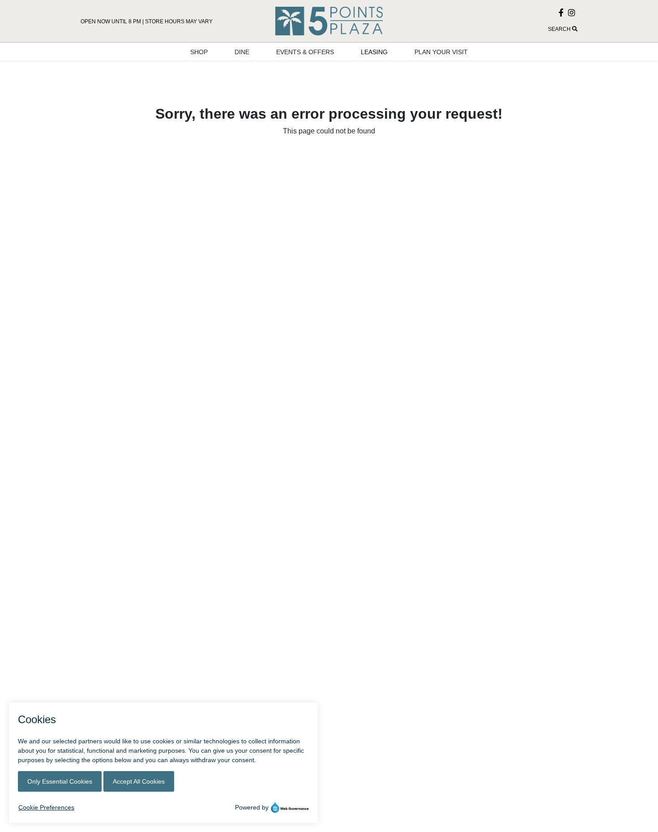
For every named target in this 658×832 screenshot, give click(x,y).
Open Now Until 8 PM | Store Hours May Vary (147, 21)
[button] (499, 29)
